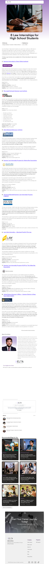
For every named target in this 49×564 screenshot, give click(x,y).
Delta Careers (29, 542)
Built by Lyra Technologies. (10, 543)
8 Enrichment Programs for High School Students (14, 430)
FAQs (28, 551)
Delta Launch (29, 544)
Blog (28, 554)
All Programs (38, 542)
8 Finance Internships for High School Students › (28, 330)
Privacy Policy (29, 556)
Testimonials (29, 549)
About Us (29, 547)
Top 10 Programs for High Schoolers (12, 426)
